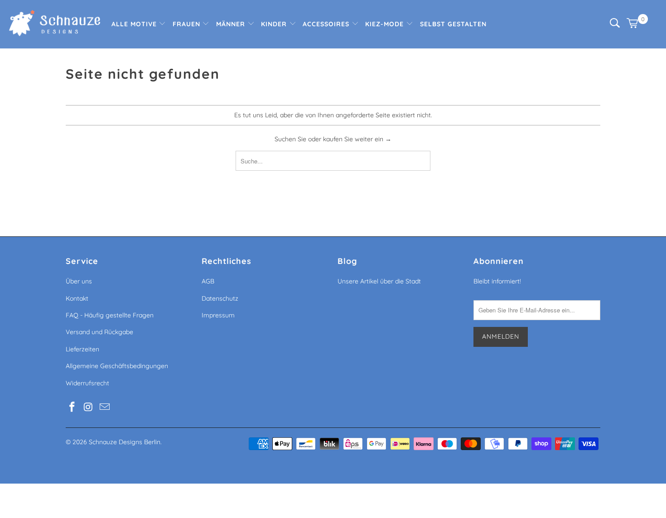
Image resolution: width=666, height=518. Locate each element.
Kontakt (77, 298)
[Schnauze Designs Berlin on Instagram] (89, 407)
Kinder (275, 24)
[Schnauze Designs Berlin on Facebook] (72, 407)
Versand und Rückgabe (99, 332)
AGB (208, 281)
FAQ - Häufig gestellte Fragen (110, 315)
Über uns (79, 281)
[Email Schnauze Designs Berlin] (104, 407)
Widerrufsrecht (87, 383)
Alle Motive (135, 24)
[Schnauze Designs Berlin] (54, 24)
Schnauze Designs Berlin (124, 442)
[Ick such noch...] (615, 25)
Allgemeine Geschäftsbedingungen (117, 366)
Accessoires (327, 24)
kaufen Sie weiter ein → (357, 139)
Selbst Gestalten (453, 24)
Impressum (218, 315)
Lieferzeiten (82, 349)
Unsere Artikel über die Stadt (379, 281)
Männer (231, 24)
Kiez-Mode (385, 24)
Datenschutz (220, 298)
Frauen (188, 24)
